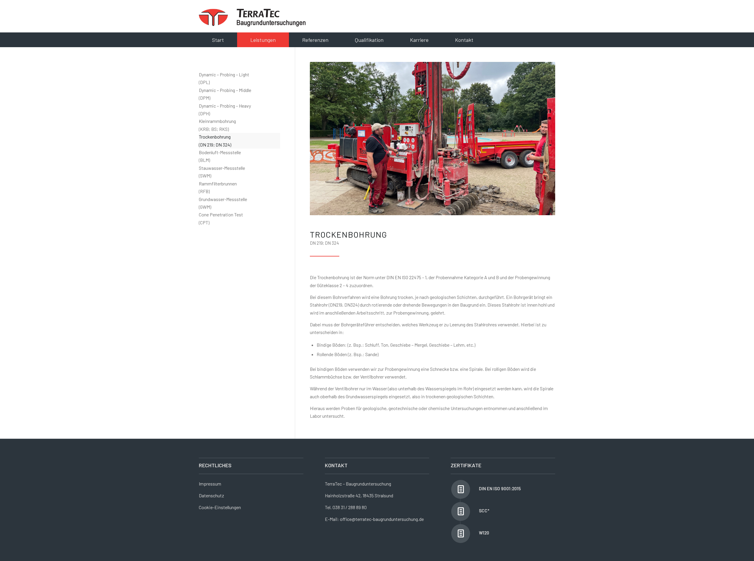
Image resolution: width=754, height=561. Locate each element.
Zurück (323, 138)
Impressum (210, 483)
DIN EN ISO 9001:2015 (500, 488)
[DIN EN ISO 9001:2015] (460, 489)
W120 (484, 532)
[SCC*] (460, 511)
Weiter (542, 138)
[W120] (460, 533)
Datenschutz (211, 495)
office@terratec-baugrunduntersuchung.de (382, 519)
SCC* (484, 510)
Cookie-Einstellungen (220, 507)
